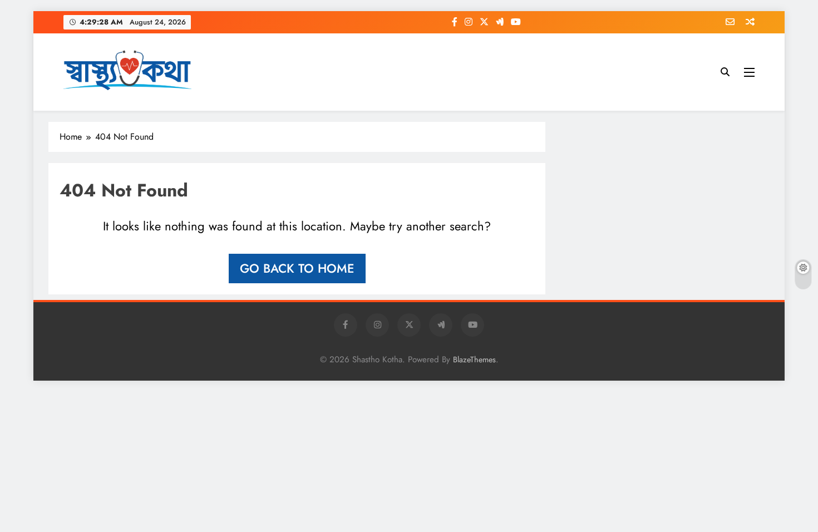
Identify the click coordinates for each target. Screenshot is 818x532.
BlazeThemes (474, 359)
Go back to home (297, 268)
